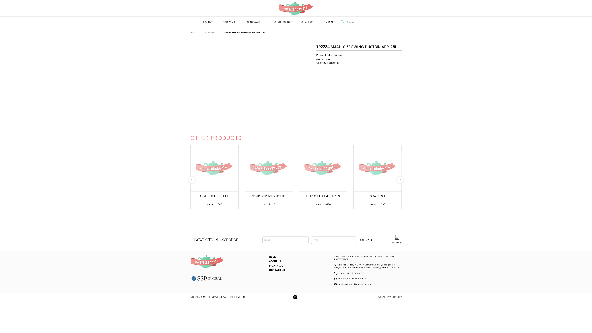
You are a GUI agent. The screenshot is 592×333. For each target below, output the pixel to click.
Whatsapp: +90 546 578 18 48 (352, 278)
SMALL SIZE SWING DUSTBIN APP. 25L (244, 32)
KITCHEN (206, 22)
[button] (192, 180)
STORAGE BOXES (281, 22)
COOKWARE (228, 22)
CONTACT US (277, 270)
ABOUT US (275, 261)
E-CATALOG (276, 265)
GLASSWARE (253, 22)
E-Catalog (397, 242)
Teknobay (397, 296)
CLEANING (306, 22)
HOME (193, 32)
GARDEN (328, 22)
